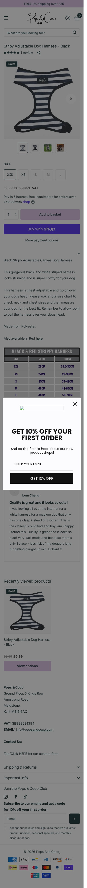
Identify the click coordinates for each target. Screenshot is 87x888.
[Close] (75, 403)
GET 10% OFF (41, 478)
